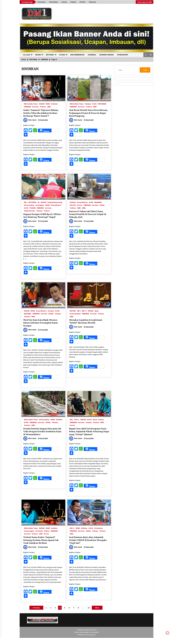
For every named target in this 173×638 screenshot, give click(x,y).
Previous (36, 608)
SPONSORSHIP (122, 55)
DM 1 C (84, 311)
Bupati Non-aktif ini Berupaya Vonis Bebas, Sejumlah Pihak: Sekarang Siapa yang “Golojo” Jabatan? (89, 431)
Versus (72, 425)
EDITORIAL (50, 55)
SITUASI (62, 55)
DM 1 (25, 202)
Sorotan (35, 107)
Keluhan (88, 104)
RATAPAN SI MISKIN (106, 55)
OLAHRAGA (92, 55)
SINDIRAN (27, 107)
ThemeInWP (95, 632)
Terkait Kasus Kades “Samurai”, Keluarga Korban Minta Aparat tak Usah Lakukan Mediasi (41, 540)
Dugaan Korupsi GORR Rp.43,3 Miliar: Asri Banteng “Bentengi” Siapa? (42, 215)
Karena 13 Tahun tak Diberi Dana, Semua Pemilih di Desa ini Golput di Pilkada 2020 (87, 214)
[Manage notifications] (167, 633)
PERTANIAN (102, 104)
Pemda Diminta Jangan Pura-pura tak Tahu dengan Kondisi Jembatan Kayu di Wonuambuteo (42, 431)
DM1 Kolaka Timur (31, 104)
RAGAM (38, 55)
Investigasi (40, 205)
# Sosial (64, 2)
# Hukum (73, 2)
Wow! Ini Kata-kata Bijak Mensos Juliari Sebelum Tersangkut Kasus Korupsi (40, 323)
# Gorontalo (41, 2)
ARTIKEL (73, 311)
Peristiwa (39, 531)
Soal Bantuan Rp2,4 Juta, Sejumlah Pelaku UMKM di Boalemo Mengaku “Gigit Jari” (88, 540)
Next (97, 608)
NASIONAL (98, 202)
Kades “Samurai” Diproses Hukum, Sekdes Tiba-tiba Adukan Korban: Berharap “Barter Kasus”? (40, 113)
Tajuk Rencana (29, 211)
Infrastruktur (29, 205)
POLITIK (73, 205)
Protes (79, 205)
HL (39, 202)
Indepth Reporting (54, 202)
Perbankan (98, 528)
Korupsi (51, 311)
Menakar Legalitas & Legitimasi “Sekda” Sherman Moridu (85, 321)
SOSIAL (102, 205)
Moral (95, 419)
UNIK (49, 107)
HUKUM (41, 104)
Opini (97, 311)
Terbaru (43, 107)
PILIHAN (32, 208)
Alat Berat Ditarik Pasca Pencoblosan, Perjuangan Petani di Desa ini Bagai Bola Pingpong (88, 113)
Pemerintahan (75, 314)
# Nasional (92, 2)
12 (88, 608)
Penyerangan (29, 531)
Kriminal (54, 104)
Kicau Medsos (56, 205)
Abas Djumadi (91, 635)
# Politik (82, 2)
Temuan (39, 211)
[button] (145, 54)
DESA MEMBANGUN (77, 55)
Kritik (94, 104)
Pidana (101, 419)
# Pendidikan (53, 2)
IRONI (48, 104)
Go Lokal (26, 55)
